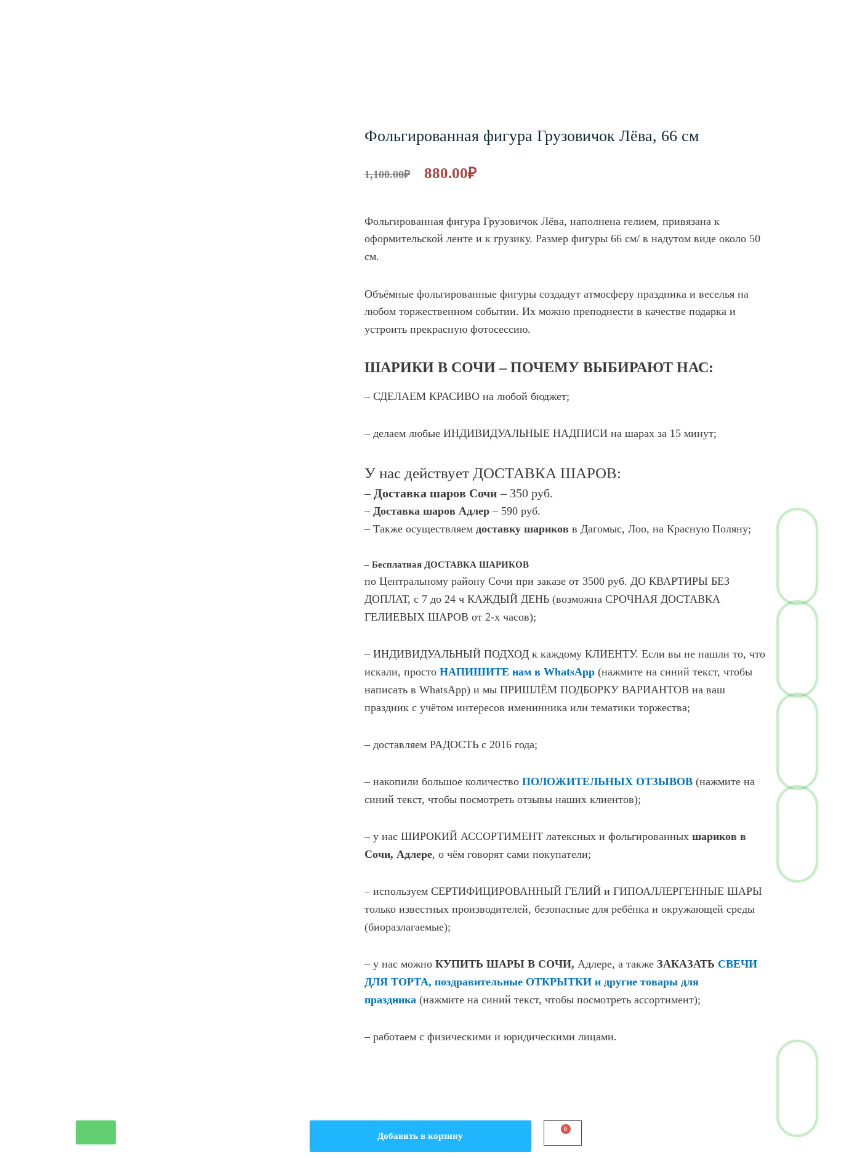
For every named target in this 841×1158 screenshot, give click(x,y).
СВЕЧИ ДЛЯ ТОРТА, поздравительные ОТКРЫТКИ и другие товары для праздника (560, 982)
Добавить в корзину (420, 1136)
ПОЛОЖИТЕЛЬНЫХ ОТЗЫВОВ (607, 781)
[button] (96, 1132)
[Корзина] (563, 1133)
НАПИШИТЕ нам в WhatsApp (517, 672)
